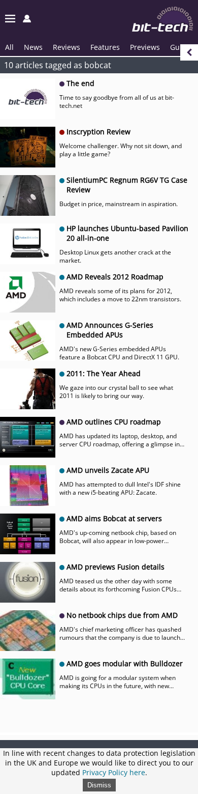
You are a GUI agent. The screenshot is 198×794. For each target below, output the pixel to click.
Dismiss (99, 785)
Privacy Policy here (113, 772)
